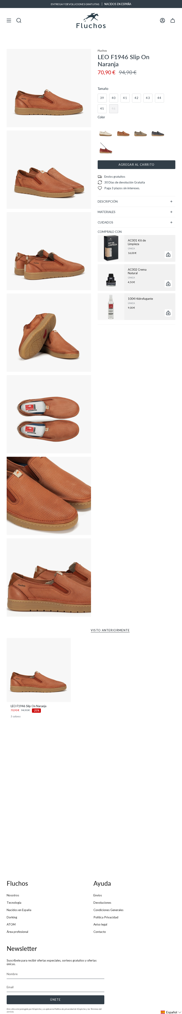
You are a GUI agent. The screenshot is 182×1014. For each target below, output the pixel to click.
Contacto (99, 932)
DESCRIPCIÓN (108, 201)
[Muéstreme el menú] (8, 20)
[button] (171, 1012)
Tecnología (14, 902)
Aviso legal (100, 924)
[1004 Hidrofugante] (111, 306)
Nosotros (13, 895)
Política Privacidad (105, 917)
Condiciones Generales (108, 910)
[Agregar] (168, 254)
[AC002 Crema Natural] (111, 277)
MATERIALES (106, 212)
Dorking (12, 917)
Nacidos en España (19, 910)
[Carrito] (173, 20)
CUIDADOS (105, 222)
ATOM (11, 924)
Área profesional (17, 932)
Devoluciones (102, 902)
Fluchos (102, 50)
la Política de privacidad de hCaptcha (69, 1009)
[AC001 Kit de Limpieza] (111, 248)
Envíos (97, 895)
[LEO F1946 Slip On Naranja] (39, 670)
